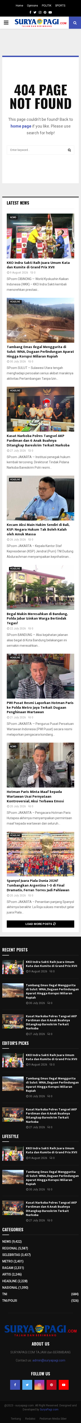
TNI (4, 1294)
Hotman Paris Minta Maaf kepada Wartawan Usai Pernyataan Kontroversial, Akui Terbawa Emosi (35, 796)
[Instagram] (39, 1385)
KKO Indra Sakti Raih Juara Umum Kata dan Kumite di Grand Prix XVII (38, 265)
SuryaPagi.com (49, 1409)
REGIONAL (9, 1248)
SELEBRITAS (11, 1255)
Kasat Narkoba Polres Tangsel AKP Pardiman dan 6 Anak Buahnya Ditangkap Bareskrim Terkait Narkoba (38, 440)
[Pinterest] (51, 1385)
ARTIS (6, 1274)
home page (21, 126)
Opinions (32, 5)
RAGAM (7, 1268)
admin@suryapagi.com (48, 1360)
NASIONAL (10, 1287)
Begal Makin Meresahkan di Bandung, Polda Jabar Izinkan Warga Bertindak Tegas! (37, 619)
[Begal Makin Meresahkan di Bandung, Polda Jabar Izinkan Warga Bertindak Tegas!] (40, 587)
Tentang (16, 1418)
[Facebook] (15, 1385)
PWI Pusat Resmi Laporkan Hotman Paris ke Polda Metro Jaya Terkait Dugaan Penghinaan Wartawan (40, 707)
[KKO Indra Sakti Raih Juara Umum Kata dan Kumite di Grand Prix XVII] (40, 236)
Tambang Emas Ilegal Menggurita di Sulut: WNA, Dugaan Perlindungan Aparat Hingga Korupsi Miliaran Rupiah (40, 352)
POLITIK (46, 5)
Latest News (18, 203)
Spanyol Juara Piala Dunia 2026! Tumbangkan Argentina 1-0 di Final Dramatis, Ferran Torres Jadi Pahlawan (38, 885)
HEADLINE (15, 301)
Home (19, 5)
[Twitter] (27, 1385)
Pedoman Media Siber (53, 1418)
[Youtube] (64, 1385)
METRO (7, 1261)
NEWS (13, 217)
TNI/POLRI (9, 1300)
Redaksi (30, 1418)
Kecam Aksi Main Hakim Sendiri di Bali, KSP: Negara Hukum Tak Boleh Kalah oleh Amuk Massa (38, 529)
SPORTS (60, 5)
